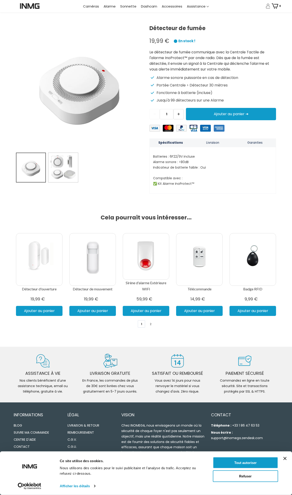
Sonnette (128, 6)
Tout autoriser (245, 463)
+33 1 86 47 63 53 (245, 425)
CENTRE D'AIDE (25, 439)
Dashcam (149, 6)
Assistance (196, 6)
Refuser (245, 476)
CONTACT (22, 446)
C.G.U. (72, 446)
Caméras (91, 6)
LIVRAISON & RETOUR (83, 425)
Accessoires (172, 6)
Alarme (110, 6)
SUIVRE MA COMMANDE (31, 432)
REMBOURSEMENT (81, 432)
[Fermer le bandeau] (285, 458)
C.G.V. (72, 439)
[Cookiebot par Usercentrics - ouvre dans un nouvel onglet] (30, 486)
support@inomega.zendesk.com (237, 438)
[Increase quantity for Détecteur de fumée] (178, 114)
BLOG (18, 425)
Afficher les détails (75, 486)
